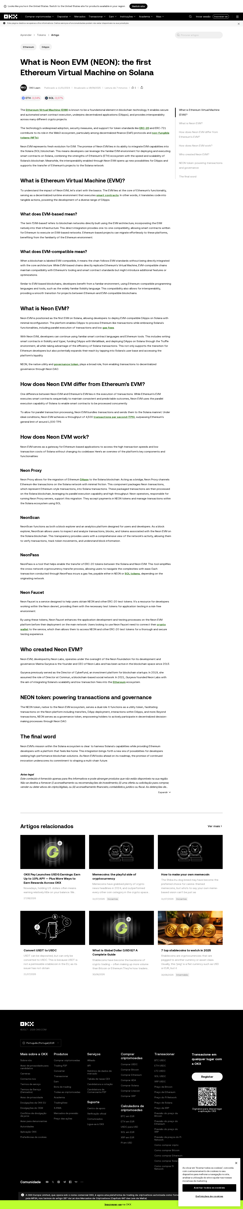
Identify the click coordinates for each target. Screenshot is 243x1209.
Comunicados (94, 1119)
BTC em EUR (127, 1116)
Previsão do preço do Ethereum (166, 1122)
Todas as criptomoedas (67, 1092)
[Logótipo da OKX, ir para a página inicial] (11, 17)
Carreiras (25, 1073)
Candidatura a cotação (100, 1084)
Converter (59, 1071)
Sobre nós (26, 1060)
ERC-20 (144, 128)
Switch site (138, 6)
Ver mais (214, 826)
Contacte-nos (28, 1079)
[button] (190, 17)
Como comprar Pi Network (164, 1167)
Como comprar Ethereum (168, 1155)
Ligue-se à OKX (95, 1124)
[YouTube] (47, 1182)
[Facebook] (70, 1182)
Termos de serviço (30, 1084)
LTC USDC (159, 1071)
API (89, 1065)
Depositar (62, 16)
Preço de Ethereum (164, 1092)
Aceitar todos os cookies (209, 1188)
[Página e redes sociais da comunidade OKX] (81, 1182)
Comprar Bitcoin (130, 1069)
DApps (84, 479)
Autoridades (27, 1126)
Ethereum (119, 682)
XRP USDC (160, 1081)
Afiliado (91, 1060)
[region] (209, 1182)
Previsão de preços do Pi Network (167, 1138)
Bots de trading (62, 1086)
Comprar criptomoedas (38, 16)
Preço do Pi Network (165, 1097)
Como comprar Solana (166, 1161)
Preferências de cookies (33, 1137)
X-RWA (57, 1108)
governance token (66, 364)
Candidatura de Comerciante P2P (96, 1090)
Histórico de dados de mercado (99, 1072)
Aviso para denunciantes (33, 1121)
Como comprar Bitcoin (167, 1150)
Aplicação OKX (28, 1131)
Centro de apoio (96, 1108)
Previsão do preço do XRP (166, 1130)
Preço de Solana (163, 1102)
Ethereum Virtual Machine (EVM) (47, 109)
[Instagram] (58, 1182)
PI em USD (126, 1142)
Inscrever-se (220, 16)
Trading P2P (60, 1065)
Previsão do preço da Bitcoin (166, 1114)
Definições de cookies (209, 1196)
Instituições (126, 16)
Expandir (163, 792)
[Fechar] (238, 23)
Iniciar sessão (203, 16)
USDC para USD (129, 1126)
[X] (52, 1182)
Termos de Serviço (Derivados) (30, 1090)
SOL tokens (132, 573)
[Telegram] (64, 1182)
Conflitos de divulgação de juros (33, 1114)
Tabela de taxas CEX (98, 1079)
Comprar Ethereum (131, 1075)
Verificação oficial (96, 1113)
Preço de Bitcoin (163, 1086)
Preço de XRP (161, 1108)
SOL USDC (160, 1076)
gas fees (108, 327)
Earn (111, 16)
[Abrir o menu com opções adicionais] (237, 17)
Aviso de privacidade (31, 1097)
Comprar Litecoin (130, 1090)
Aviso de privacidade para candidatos (34, 1067)
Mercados (79, 16)
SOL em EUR (127, 1132)
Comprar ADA (128, 1080)
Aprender (26, 35)
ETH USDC (160, 1065)
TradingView (60, 1102)
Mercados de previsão (66, 1113)
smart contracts (107, 195)
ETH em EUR (127, 1121)
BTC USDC (160, 1060)
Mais (158, 16)
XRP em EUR (127, 1137)
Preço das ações (63, 1118)
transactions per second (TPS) (114, 417)
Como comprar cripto (166, 1145)
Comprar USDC (129, 1064)
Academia (144, 16)
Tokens (41, 35)
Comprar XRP (128, 1096)
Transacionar (96, 16)
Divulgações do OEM (31, 1108)
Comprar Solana (130, 1085)
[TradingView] (76, 1182)
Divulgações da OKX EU (33, 1102)
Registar (207, 1076)
